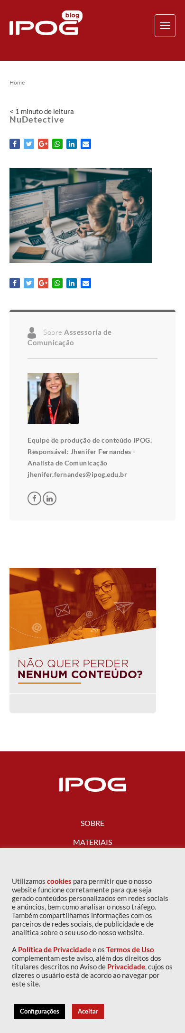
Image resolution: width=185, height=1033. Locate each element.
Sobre (92, 822)
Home (17, 82)
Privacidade (126, 967)
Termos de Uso (130, 950)
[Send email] (86, 144)
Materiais (92, 841)
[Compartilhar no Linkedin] (71, 144)
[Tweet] (29, 144)
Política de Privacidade (54, 950)
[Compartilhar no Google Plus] (43, 144)
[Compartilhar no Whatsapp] (57, 144)
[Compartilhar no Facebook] (14, 144)
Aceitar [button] (88, 1011)
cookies (59, 881)
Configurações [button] (39, 1011)
